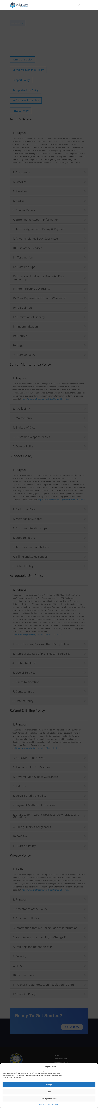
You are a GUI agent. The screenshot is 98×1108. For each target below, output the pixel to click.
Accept (49, 1084)
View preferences (49, 1098)
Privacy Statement (53, 1104)
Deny (49, 1091)
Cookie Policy (42, 1104)
